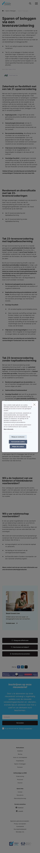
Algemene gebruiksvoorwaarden (19, 821)
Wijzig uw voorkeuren (17, 437)
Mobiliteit (20, 751)
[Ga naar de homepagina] (7, 3)
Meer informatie (8, 429)
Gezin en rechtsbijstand (20, 757)
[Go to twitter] (26, 667)
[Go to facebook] (19, 667)
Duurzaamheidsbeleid (20, 829)
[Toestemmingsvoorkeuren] (7, 849)
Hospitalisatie (20, 760)
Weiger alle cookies (18, 446)
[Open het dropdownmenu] (36, 3)
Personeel (20, 779)
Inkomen (20, 783)
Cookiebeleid (20, 826)
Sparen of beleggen (20, 764)
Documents (20, 795)
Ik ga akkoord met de (18, 728)
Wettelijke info (20, 832)
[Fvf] (26, 844)
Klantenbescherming (20, 798)
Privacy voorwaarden (25, 728)
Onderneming (20, 776)
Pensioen (20, 767)
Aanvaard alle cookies (18, 441)
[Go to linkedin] (23, 667)
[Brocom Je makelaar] (14, 844)
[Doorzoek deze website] (30, 3)
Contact (20, 792)
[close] (34, 404)
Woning (20, 754)
